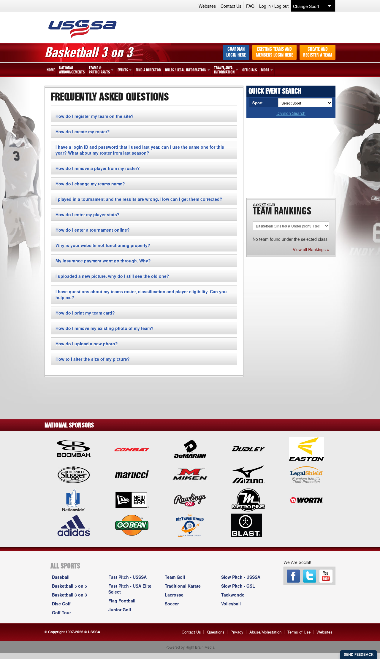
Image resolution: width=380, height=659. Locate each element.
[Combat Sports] (131, 448)
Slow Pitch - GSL (238, 586)
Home (51, 70)
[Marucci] (131, 474)
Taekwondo (233, 595)
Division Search (290, 113)
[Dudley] (248, 448)
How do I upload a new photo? (87, 344)
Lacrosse (174, 595)
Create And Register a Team (317, 52)
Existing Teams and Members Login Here (274, 52)
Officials (249, 70)
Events (123, 70)
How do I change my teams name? (90, 184)
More (265, 70)
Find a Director (148, 70)
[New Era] (131, 499)
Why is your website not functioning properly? (103, 245)
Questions (215, 632)
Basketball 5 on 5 (69, 586)
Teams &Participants (99, 70)
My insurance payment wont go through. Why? (103, 261)
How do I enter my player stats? (88, 214)
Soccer (172, 604)
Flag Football (121, 601)
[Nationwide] (73, 499)
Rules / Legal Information (185, 70)
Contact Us (231, 6)
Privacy (236, 632)
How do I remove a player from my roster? (98, 168)
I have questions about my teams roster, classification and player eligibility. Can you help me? (141, 294)
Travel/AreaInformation (224, 70)
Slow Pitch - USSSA (240, 577)
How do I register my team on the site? (95, 116)
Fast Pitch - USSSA (127, 577)
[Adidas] (73, 525)
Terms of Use (299, 632)
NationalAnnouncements (72, 70)
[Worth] (306, 499)
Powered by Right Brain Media (190, 647)
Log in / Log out (274, 6)
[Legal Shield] (306, 474)
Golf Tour (61, 612)
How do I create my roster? (83, 131)
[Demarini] (190, 448)
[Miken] (190, 474)
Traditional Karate (183, 586)
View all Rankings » (311, 249)
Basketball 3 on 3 (69, 595)
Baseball (60, 577)
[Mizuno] (248, 474)
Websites (207, 6)
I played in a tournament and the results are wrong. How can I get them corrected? (139, 199)
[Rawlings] (190, 499)
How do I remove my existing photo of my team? (104, 328)
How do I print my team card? (85, 313)
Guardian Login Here (236, 52)
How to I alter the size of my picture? (93, 359)
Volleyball (231, 604)
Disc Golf (61, 604)
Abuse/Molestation (265, 632)
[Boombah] (73, 448)
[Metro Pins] (248, 499)
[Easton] (306, 448)
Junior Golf (119, 609)
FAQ (250, 6)
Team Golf (175, 577)
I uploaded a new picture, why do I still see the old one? (112, 276)
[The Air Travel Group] (190, 525)
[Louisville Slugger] (73, 474)
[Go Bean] (131, 525)
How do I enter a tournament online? (93, 230)
